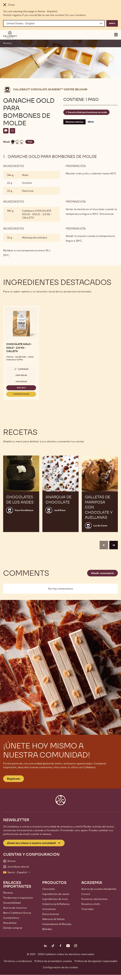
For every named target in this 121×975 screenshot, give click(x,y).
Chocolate (48, 888)
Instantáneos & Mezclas (56, 924)
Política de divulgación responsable (96, 961)
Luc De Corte (100, 525)
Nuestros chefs (90, 904)
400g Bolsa (21, 381)
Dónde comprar (13, 927)
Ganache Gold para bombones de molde (87, 112)
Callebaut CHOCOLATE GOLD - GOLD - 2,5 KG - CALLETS (37, 214)
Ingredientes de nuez (55, 899)
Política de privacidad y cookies (53, 961)
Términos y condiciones (18, 961)
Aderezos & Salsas (53, 919)
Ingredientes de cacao (55, 894)
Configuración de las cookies (60, 967)
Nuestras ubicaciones (94, 899)
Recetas (7, 43)
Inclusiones (49, 909)
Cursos (85, 894)
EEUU (91, 121)
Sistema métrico (74, 121)
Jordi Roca (59, 510)
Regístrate (13, 778)
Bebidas (47, 929)
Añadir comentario (102, 573)
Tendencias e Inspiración (18, 897)
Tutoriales (87, 909)
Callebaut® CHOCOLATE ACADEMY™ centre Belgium (50, 89)
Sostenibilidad (12, 902)
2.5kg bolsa (21, 375)
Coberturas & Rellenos (56, 904)
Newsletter (10, 922)
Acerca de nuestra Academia (98, 888)
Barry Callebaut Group (17, 912)
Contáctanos (11, 917)
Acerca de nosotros (15, 907)
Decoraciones (50, 914)
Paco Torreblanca (24, 510)
